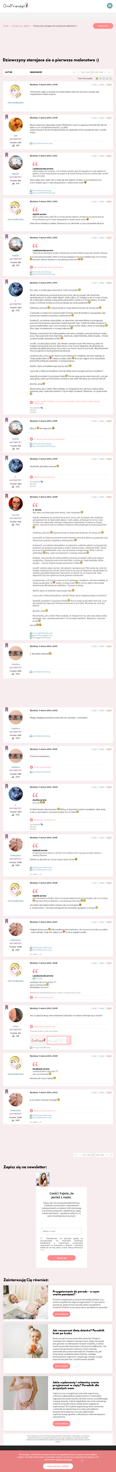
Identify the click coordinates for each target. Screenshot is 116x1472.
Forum (5, 25)
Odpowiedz (103, 25)
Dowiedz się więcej (63, 1459)
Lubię (101, 84)
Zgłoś (109, 84)
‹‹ (74, 72)
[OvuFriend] (15, 8)
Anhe (15, 1026)
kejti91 (15, 174)
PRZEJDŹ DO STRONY (58, 1466)
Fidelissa (15, 664)
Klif (15, 136)
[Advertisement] (58, 43)
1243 (92, 72)
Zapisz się (61, 1258)
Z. (16, 300)
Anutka (15, 515)
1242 (87, 72)
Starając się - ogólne (21, 25)
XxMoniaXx (15, 855)
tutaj (42, 1249)
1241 (83, 72)
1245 (100, 72)
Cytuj (94, 84)
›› (109, 72)
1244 (96, 72)
